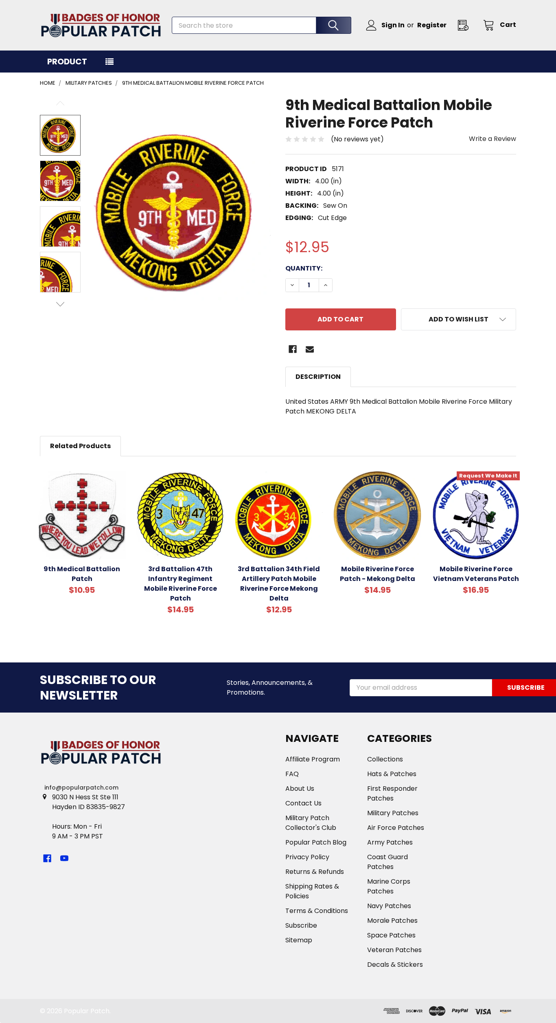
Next (60, 304)
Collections (385, 759)
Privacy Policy (307, 857)
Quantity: (303, 268)
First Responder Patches (392, 793)
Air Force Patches (395, 827)
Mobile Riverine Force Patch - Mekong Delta (377, 573)
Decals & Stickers (395, 964)
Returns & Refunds (314, 871)
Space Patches (391, 935)
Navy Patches (389, 906)
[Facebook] (292, 349)
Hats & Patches (391, 774)
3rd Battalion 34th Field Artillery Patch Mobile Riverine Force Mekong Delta (279, 583)
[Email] (309, 349)
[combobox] (261, 25)
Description (318, 376)
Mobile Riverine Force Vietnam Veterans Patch (476, 573)
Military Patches (392, 813)
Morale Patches (392, 920)
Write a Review (492, 138)
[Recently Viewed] (465, 25)
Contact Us (303, 803)
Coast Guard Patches (387, 861)
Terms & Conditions (316, 910)
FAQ (292, 774)
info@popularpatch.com (81, 787)
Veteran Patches (394, 950)
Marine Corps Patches (388, 886)
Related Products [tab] (80, 446)
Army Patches (390, 842)
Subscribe (301, 925)
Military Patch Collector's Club (310, 822)
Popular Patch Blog (315, 842)
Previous (60, 103)
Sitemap (298, 940)
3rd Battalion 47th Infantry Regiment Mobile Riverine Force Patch (180, 583)
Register (432, 25)
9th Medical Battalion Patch (82, 573)
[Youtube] (64, 858)
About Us (299, 788)
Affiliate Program (312, 759)
